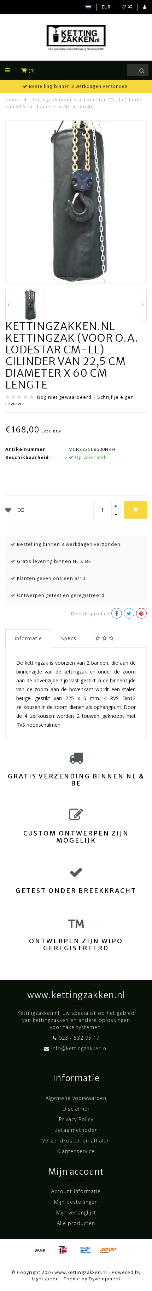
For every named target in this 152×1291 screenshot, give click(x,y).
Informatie (28, 638)
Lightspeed (45, 1279)
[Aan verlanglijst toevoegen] (8, 510)
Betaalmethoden (76, 1130)
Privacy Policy (76, 1119)
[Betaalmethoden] (40, 1250)
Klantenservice (76, 1151)
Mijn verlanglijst (76, 1212)
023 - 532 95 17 (79, 1037)
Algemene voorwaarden (76, 1098)
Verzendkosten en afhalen (76, 1140)
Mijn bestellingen (76, 1201)
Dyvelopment (105, 1279)
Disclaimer (76, 1108)
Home (12, 99)
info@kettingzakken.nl (79, 1048)
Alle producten (76, 1223)
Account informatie (76, 1191)
